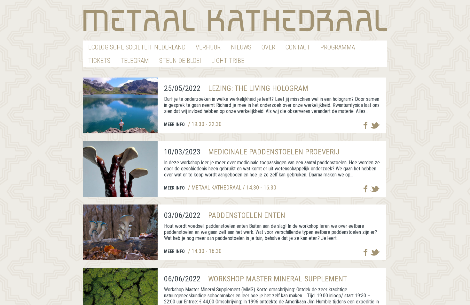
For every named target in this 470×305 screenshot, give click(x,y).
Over (268, 47)
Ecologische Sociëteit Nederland (136, 47)
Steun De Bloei (180, 60)
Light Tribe (227, 60)
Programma (337, 47)
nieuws (241, 47)
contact (298, 47)
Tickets (99, 60)
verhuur (208, 47)
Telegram (135, 60)
